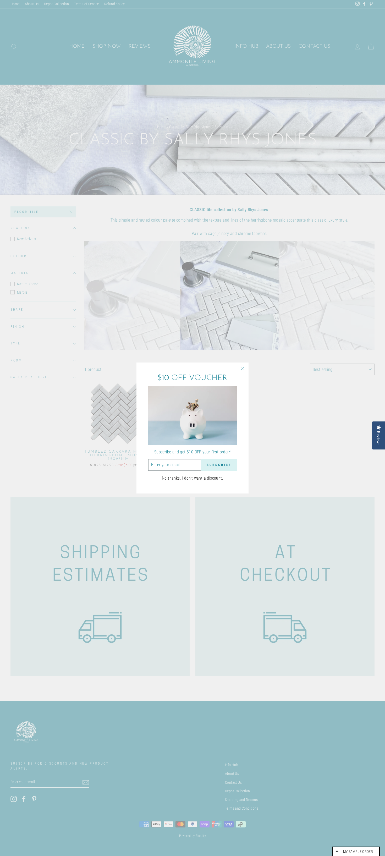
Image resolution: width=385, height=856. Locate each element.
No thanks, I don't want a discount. (192, 478)
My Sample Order (358, 851)
